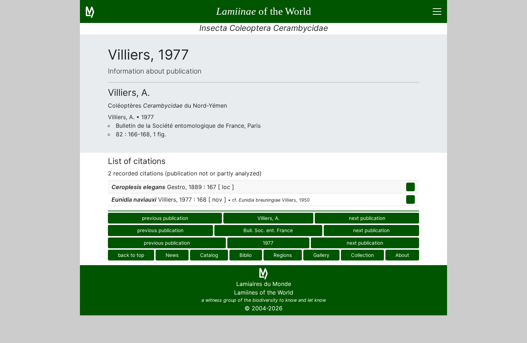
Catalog (209, 255)
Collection (362, 255)
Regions (283, 255)
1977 (268, 243)
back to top (131, 255)
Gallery (321, 255)
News (172, 255)
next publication (367, 218)
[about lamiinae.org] (94, 11)
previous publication (165, 218)
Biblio (245, 255)
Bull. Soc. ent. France (268, 230)
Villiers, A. (268, 218)
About (402, 255)
